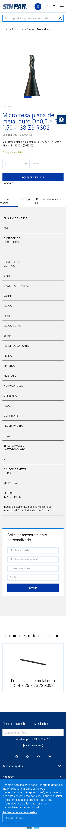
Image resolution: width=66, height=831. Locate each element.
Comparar (8, 182)
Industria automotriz (15, 506)
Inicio (5, 29)
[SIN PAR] (12, 7)
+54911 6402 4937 (39, 739)
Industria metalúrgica (39, 506)
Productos (17, 29)
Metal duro (43, 29)
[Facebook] (16, 756)
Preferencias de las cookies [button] (19, 812)
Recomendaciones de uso (48, 201)
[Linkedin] (50, 756)
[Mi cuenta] (46, 6)
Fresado (6, 106)
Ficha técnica (4, 201)
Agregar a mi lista (33, 176)
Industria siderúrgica (37, 510)
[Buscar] (60, 18)
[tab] (9, 202)
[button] (61, 119)
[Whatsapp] (37, 6)
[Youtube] (38, 756)
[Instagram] (27, 756)
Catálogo (26, 199)
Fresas (30, 29)
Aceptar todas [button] (14, 818)
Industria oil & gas (14, 510)
